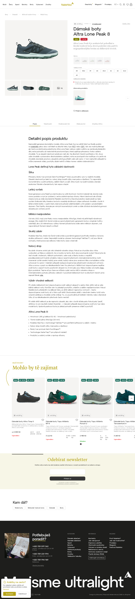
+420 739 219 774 (40, 554)
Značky (70, 554)
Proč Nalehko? (115, 538)
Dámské (52, 508)
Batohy (70, 545)
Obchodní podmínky (96, 545)
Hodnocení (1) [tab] (64, 124)
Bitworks (99, 594)
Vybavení (71, 547)
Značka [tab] (97, 124)
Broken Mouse (114, 594)
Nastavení (6, 589)
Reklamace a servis (95, 549)
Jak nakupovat (94, 540)
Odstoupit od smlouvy (96, 558)
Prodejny (108, 4)
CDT (82, 147)
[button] (131, 398)
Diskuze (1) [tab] (81, 124)
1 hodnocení (96, 24)
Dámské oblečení (74, 540)
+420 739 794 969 (40, 560)
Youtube (37, 594)
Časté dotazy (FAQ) (96, 554)
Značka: (126, 23)
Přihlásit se (67, 478)
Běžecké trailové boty (36, 508)
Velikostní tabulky (74, 556)
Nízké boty (19, 508)
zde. (41, 275)
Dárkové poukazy (74, 549)
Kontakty (92, 538)
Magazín (98, 4)
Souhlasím (9, 594)
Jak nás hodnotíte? (117, 540)
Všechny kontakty (38, 565)
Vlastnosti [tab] (48, 124)
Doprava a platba (95, 543)
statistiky (35, 147)
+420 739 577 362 (40, 546)
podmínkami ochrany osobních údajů (68, 483)
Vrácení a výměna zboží (97, 547)
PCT (74, 147)
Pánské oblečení (74, 538)
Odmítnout (22, 594)
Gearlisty (88, 4)
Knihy (70, 552)
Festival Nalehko (116, 547)
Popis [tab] (35, 124)
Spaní (70, 543)
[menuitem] (4, 4)
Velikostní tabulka (79, 79)
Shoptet (127, 594)
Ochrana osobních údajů (98, 552)
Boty (61, 508)
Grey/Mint (81, 444)
